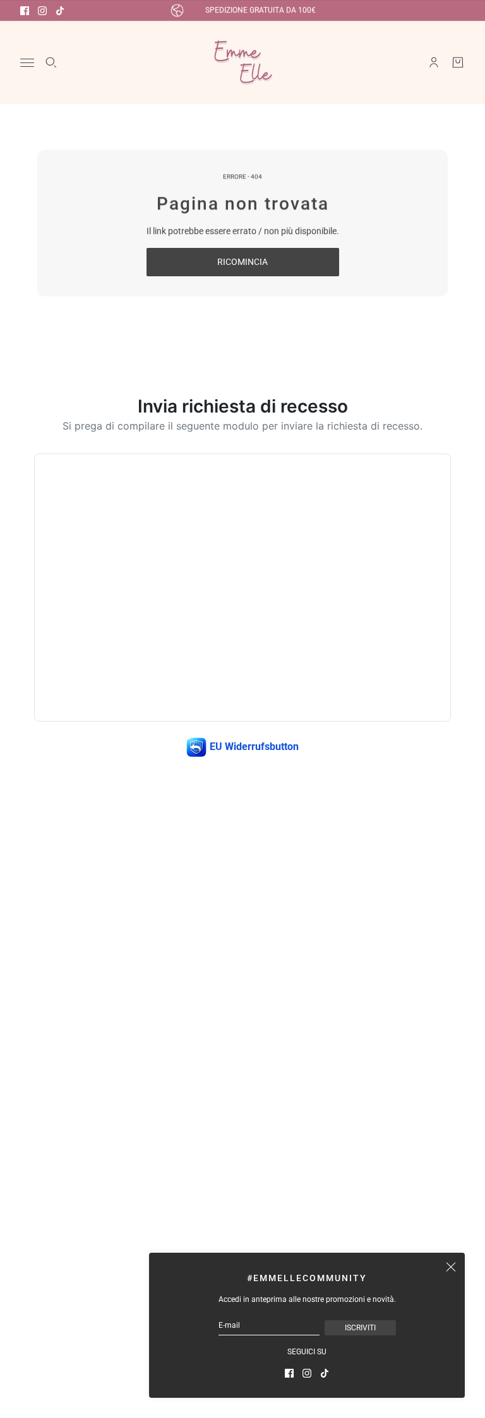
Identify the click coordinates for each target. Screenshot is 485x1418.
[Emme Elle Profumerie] (242, 62)
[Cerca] (51, 62)
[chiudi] (451, 1266)
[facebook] (25, 11)
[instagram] (42, 11)
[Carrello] (458, 62)
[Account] (434, 62)
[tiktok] (60, 11)
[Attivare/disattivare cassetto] (27, 63)
